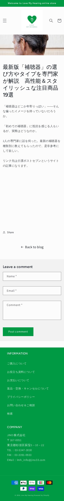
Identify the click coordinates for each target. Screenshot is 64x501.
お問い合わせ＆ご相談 (21, 405)
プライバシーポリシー (21, 396)
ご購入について (16, 363)
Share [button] (10, 232)
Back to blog (34, 247)
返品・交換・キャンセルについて (28, 388)
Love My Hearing (27, 495)
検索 (10, 413)
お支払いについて (18, 380)
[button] (5, 21)
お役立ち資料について (21, 372)
